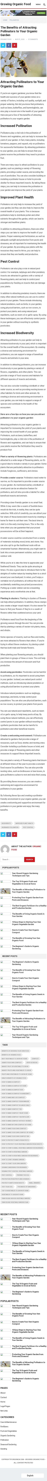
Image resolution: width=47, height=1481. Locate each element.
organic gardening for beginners (14, 1167)
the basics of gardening (26, 1187)
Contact (4, 1397)
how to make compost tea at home (15, 1113)
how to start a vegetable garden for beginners (20, 1156)
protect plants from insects (13, 1183)
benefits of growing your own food (15, 1051)
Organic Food (6, 39)
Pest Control (28, 827)
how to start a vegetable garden (14, 1152)
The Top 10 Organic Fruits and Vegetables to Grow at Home (24, 1285)
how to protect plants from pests (15, 1140)
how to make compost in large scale (16, 1105)
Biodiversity (6, 823)
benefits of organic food (11, 1055)
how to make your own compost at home (17, 1132)
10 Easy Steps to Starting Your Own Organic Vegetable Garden (26, 1244)
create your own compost (12, 1062)
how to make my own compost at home (16, 1125)
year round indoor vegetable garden (16, 1198)
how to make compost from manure (15, 1101)
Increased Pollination (10, 827)
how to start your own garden (14, 1163)
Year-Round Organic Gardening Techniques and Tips (25, 1220)
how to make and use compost (13, 1097)
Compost (35, 1059)
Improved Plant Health (24, 823)
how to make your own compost (14, 1128)
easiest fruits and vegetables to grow (16, 1070)
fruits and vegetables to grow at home (17, 1074)
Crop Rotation (31, 1062)
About (3, 1393)
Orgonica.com (18, 1459)
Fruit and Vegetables (9, 1431)
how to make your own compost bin (15, 1136)
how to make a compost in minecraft (16, 1093)
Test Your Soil (7, 1187)
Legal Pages (5, 1406)
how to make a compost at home (14, 1086)
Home (5, 20)
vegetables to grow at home (12, 1194)
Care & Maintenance (9, 1422)
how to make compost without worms (16, 1121)
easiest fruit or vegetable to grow (15, 1066)
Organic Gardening (8, 1436)
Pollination (14, 20)
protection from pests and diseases (15, 1179)
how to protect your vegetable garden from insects (22, 1144)
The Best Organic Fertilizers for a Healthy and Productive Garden (29, 1260)
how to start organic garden (13, 1159)
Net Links (4, 1411)
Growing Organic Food (16, 4)
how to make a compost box (12, 1090)
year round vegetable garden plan (15, 1202)
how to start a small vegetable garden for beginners (22, 1148)
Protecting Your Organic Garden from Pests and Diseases (27, 1268)
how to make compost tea (12, 1109)
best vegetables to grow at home (14, 1059)
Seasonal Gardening (8, 1444)
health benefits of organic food (14, 1078)
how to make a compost (11, 1082)
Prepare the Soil (23, 1175)
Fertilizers (4, 1427)
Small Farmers (34, 1183)
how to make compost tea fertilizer (15, 1117)
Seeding (4, 1449)
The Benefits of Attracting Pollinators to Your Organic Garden (28, 1277)
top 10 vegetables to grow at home (15, 1190)
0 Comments (33, 39)
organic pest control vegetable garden (17, 1171)
